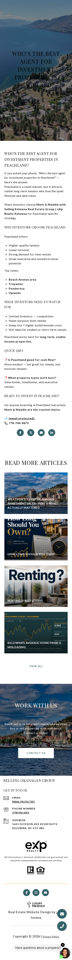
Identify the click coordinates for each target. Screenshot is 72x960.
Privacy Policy (51, 936)
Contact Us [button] (36, 752)
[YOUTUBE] (45, 892)
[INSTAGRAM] (36, 892)
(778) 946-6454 (20, 812)
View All (36, 666)
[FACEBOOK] (26, 892)
